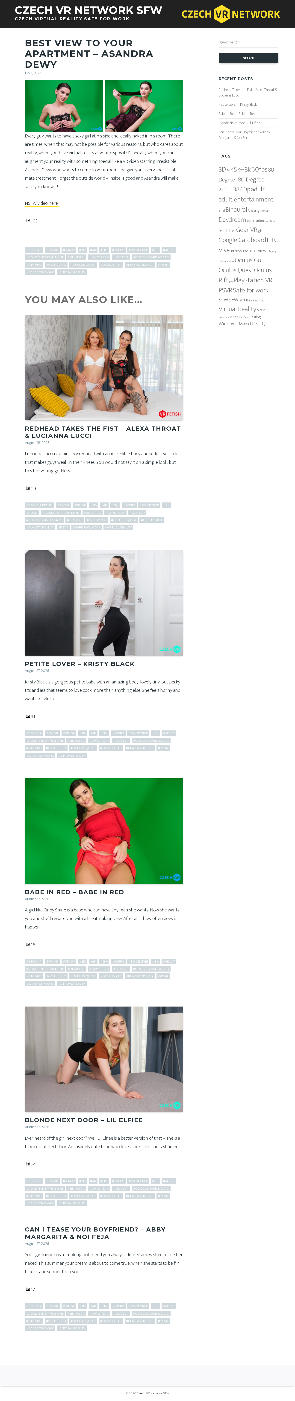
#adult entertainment (44, 257)
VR (259, 309)
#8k (155, 250)
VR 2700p (237, 317)
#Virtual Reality (71, 272)
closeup (264, 211)
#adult (169, 250)
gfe (260, 231)
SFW (223, 299)
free (232, 231)
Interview (257, 251)
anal (222, 210)
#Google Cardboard (151, 257)
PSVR (225, 290)
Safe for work (250, 290)
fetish (223, 230)
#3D (82, 250)
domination (255, 221)
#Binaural (76, 257)
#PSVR (163, 264)
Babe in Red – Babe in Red (74, 892)
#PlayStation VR (139, 264)
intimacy (271, 251)
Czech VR (33, 733)
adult (258, 189)
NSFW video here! (42, 203)
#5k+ (104, 250)
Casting (254, 210)
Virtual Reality (237, 309)
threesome (254, 300)
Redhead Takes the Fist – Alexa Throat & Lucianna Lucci (103, 432)
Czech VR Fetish (39, 505)
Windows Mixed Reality (242, 324)
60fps (259, 169)
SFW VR (52, 250)
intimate (223, 261)
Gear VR (246, 230)
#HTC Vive (34, 264)
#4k (93, 250)
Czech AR (33, 250)
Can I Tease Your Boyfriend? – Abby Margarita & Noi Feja (95, 1233)
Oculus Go (248, 260)
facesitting (270, 221)
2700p (225, 189)
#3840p (69, 250)
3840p (241, 189)
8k (248, 169)
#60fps (118, 250)
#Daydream (99, 257)
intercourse (239, 251)
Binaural (236, 209)
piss (231, 281)
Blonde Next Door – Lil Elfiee (84, 1120)
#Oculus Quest (83, 264)
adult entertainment (246, 199)
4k (230, 169)
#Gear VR (121, 257)
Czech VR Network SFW (153, 1393)
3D (222, 169)
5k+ (239, 169)
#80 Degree (138, 250)
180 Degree (250, 179)
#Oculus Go (56, 264)
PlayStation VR (253, 280)
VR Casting (252, 317)
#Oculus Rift (111, 264)
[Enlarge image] (97, 86)
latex (231, 261)
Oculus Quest (236, 270)
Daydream (232, 219)
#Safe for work (40, 272)
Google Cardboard (242, 240)
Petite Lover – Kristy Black (80, 664)
